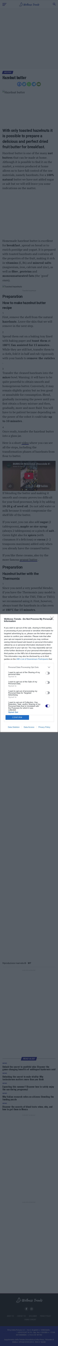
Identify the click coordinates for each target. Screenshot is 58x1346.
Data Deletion (14, 727)
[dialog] (29, 673)
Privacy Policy (44, 727)
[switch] (47, 673)
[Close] (52, 619)
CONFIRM (17, 717)
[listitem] (29, 667)
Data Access (29, 727)
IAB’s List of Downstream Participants (32, 659)
